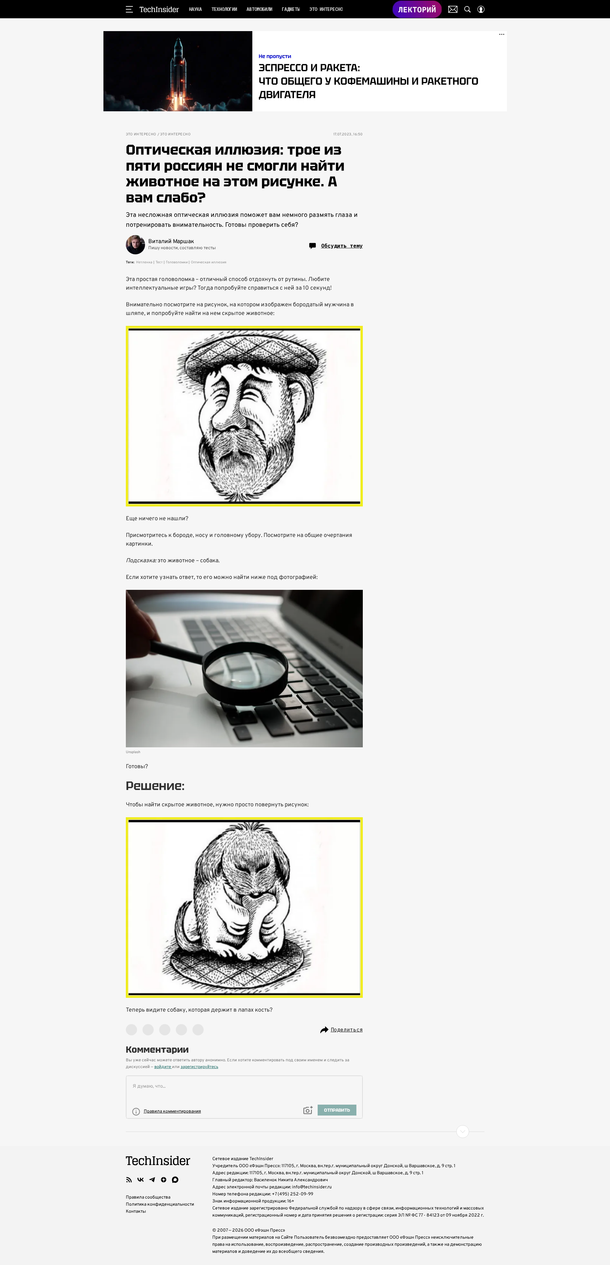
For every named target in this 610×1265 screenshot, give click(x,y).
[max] (175, 1179)
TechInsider (159, 9)
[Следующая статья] (305, 1131)
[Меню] (129, 9)
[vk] (140, 1179)
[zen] (163, 1179)
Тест (159, 262)
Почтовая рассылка (453, 9)
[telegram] (152, 1179)
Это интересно (141, 134)
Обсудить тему (342, 245)
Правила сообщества (148, 1197)
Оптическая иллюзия (208, 262)
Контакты (136, 1211)
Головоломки (177, 262)
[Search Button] (467, 9)
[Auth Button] (480, 9)
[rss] (129, 1179)
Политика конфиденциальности (160, 1204)
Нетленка (144, 262)
